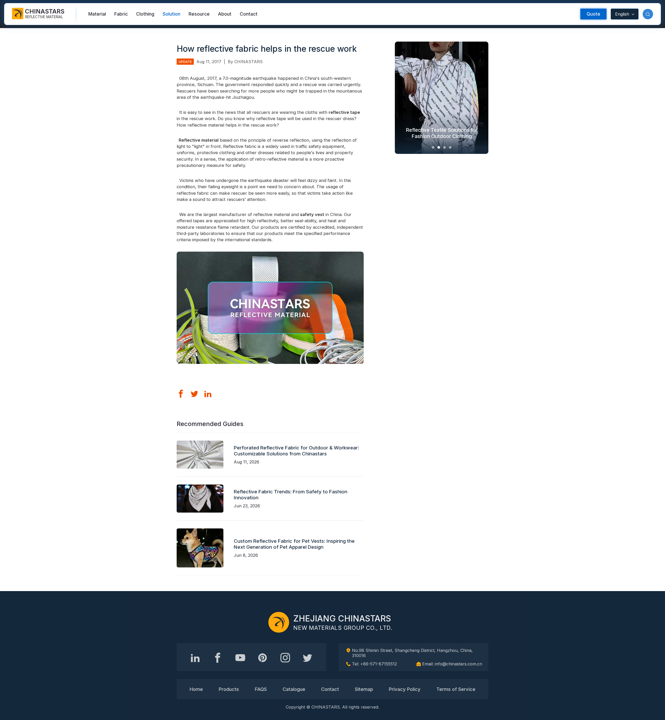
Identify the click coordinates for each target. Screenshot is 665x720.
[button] (648, 14)
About (224, 14)
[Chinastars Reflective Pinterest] (262, 657)
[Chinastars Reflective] (240, 657)
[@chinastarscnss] (217, 657)
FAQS (261, 689)
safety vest (312, 214)
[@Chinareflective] (307, 657)
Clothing (145, 14)
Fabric (121, 14)
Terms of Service (455, 689)
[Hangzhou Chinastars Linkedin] (195, 657)
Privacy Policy (405, 689)
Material (97, 14)
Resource (199, 14)
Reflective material (197, 140)
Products (229, 689)
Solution (171, 14)
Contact (248, 14)
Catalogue (294, 689)
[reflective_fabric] (285, 657)
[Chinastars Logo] (278, 622)
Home (196, 689)
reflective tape (344, 112)
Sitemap (364, 689)
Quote (593, 14)
